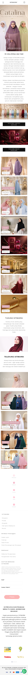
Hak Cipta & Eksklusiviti (8, 526)
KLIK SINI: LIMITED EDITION (14, 124)
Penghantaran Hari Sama (8, 556)
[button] (3, 2)
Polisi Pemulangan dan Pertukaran (11, 545)
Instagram (14, 506)
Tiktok (14, 499)
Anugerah (4, 523)
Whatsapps (14, 477)
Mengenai (5, 518)
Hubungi (3, 540)
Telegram (14, 484)
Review (4, 528)
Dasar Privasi (5, 542)
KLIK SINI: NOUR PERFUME (14, 149)
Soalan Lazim (5, 537)
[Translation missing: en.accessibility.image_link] (14, 166)
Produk (4, 520)
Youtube (14, 492)
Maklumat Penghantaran (8, 554)
